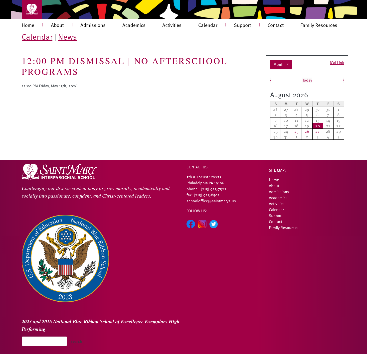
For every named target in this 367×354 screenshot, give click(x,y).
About (57, 25)
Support (242, 25)
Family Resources (318, 25)
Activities (172, 25)
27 (317, 131)
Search (76, 341)
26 (307, 131)
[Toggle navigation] (32, 9)
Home (28, 25)
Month (279, 64)
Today (307, 80)
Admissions (93, 25)
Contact (276, 25)
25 (296, 131)
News (67, 36)
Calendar (207, 25)
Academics (134, 25)
